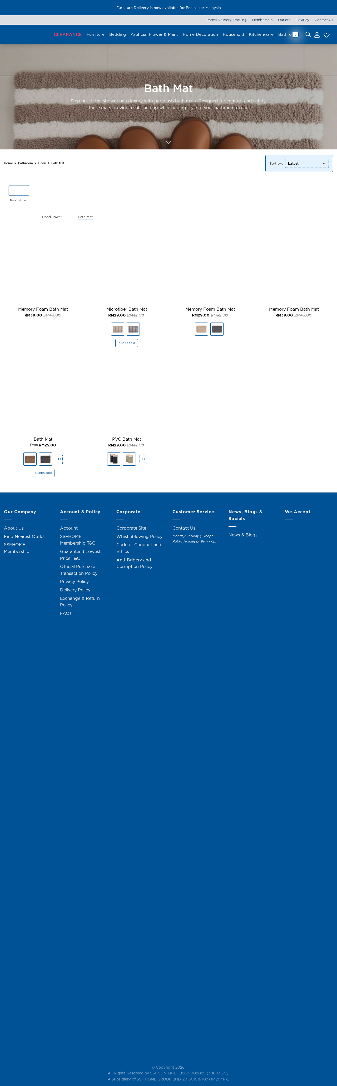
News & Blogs (243, 535)
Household (233, 34)
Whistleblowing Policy (139, 536)
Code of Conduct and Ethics (138, 548)
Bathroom (288, 34)
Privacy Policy (74, 581)
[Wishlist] (326, 34)
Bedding (117, 34)
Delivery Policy (75, 590)
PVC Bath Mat (126, 439)
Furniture (96, 34)
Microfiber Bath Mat (126, 309)
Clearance (68, 34)
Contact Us (324, 19)
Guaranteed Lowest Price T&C (80, 555)
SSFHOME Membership (16, 548)
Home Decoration (200, 34)
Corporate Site (131, 528)
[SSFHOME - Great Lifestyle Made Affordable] (26, 34)
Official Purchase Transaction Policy (78, 570)
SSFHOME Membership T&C (77, 540)
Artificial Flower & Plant (154, 34)
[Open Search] (308, 34)
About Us (14, 528)
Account (69, 528)
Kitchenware (261, 34)
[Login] (316, 34)
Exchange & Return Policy (80, 601)
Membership (262, 19)
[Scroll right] (295, 34)
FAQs (66, 613)
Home (8, 163)
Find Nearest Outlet (24, 536)
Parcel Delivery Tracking (226, 19)
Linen (42, 163)
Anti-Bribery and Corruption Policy (134, 563)
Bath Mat (43, 439)
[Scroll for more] (168, 142)
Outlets (284, 19)
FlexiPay (302, 19)
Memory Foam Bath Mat (43, 309)
